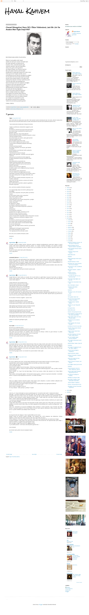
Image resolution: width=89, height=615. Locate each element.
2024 (68, 191)
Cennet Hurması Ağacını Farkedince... (73, 351)
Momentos (69, 530)
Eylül (69, 225)
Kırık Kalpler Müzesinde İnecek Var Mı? (74, 341)
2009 (68, 390)
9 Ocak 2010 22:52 (23, 257)
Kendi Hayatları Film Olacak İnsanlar (74, 323)
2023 (68, 193)
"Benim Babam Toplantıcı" (74, 382)
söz (67, 540)
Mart (69, 237)
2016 (68, 206)
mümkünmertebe (71, 554)
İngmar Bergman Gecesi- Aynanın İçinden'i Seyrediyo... (75, 246)
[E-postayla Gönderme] (31, 107)
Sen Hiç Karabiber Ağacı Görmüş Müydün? (73, 338)
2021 (68, 197)
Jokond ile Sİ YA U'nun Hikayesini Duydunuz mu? (76, 174)
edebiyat (18, 109)
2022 (68, 195)
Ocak (69, 240)
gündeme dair (70, 541)
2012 (68, 214)
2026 (68, 187)
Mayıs (69, 233)
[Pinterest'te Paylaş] (39, 107)
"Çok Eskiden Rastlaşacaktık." (75, 140)
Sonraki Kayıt (9, 454)
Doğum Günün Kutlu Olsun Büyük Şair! (74, 331)
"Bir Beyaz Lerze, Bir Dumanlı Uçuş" (74, 292)
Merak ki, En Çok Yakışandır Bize (74, 305)
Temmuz (70, 229)
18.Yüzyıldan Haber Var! (73, 297)
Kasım (69, 221)
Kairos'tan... (75, 565)
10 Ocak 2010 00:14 (22, 275)
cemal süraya (13, 109)
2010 (68, 218)
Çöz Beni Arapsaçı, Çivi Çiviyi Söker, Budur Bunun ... (74, 334)
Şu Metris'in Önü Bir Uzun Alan (74, 326)
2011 (68, 216)
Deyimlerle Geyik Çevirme (76, 163)
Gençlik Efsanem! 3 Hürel (73, 261)
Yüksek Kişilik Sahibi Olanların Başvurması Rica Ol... (74, 372)
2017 (68, 204)
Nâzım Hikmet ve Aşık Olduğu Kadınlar (76, 73)
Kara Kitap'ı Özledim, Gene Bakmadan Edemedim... (74, 380)
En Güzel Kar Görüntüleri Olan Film (74, 282)
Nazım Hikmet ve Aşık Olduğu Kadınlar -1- (76, 94)
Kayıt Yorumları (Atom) (14, 456)
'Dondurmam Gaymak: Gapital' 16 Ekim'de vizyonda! (76, 557)
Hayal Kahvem (27, 11)
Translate (76, 44)
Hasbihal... (70, 366)
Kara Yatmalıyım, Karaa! (73, 285)
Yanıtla (10, 238)
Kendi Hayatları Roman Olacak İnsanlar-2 (74, 249)
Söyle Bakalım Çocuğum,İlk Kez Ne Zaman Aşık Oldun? (75, 314)
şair (20, 109)
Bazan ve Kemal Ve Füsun (76, 84)
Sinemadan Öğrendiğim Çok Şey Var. (74, 279)
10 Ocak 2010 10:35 (22, 357)
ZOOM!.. (69, 295)
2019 (68, 201)
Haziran (70, 231)
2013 (68, 212)
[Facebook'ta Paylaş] (37, 107)
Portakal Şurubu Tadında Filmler (73, 302)
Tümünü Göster (79, 582)
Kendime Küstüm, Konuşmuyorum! (72, 273)
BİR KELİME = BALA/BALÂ (75, 532)
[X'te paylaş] (36, 107)
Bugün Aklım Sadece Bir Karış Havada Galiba (74, 317)
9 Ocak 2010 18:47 (16, 118)
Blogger (41, 604)
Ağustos (70, 227)
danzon (68, 563)
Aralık (69, 219)
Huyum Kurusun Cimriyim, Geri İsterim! (74, 362)
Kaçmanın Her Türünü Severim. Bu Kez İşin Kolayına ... (75, 264)
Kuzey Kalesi (69, 573)
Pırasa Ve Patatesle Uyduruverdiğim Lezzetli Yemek (76, 151)
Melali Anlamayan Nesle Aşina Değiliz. (74, 259)
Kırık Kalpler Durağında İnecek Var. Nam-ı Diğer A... (74, 347)
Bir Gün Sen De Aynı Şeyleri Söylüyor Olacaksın (74, 299)
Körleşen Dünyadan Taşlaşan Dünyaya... (74, 356)
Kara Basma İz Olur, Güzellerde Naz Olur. (75, 267)
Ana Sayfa (34, 454)
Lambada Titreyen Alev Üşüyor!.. (73, 252)
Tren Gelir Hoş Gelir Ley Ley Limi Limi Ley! (74, 276)
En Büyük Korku (71, 308)
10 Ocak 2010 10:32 (22, 342)
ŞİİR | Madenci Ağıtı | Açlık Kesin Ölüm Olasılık (77, 576)
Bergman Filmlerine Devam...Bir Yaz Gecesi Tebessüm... (75, 243)
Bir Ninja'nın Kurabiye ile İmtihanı (73, 375)
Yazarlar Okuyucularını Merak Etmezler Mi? (74, 328)
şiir (22, 109)
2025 (68, 189)
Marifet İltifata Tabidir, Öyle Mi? (75, 343)
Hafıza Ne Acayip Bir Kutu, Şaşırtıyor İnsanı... (74, 359)
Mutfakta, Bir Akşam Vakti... (74, 377)
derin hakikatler (70, 544)
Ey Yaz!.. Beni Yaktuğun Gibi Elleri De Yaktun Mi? (76, 119)
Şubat (69, 238)
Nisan (69, 235)
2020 (68, 199)
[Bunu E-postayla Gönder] (33, 107)
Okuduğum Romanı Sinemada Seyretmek (74, 387)
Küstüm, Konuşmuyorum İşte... (75, 311)
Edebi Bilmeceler (71, 254)
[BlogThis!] (35, 107)
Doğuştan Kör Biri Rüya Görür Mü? (76, 106)
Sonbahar (70, 345)
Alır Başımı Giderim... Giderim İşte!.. (74, 270)
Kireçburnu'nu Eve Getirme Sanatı (74, 320)
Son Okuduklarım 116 (76, 546)
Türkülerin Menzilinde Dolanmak (72, 287)
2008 (68, 392)
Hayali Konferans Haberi (73, 353)
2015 (68, 208)
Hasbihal (70, 256)
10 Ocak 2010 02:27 (19, 325)
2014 (68, 210)
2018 (68, 203)
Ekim (69, 223)
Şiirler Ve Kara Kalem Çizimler (77, 129)
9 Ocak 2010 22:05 (22, 242)
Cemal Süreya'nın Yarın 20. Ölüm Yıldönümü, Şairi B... (74, 369)
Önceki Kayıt (59, 454)
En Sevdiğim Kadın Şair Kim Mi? (75, 364)
